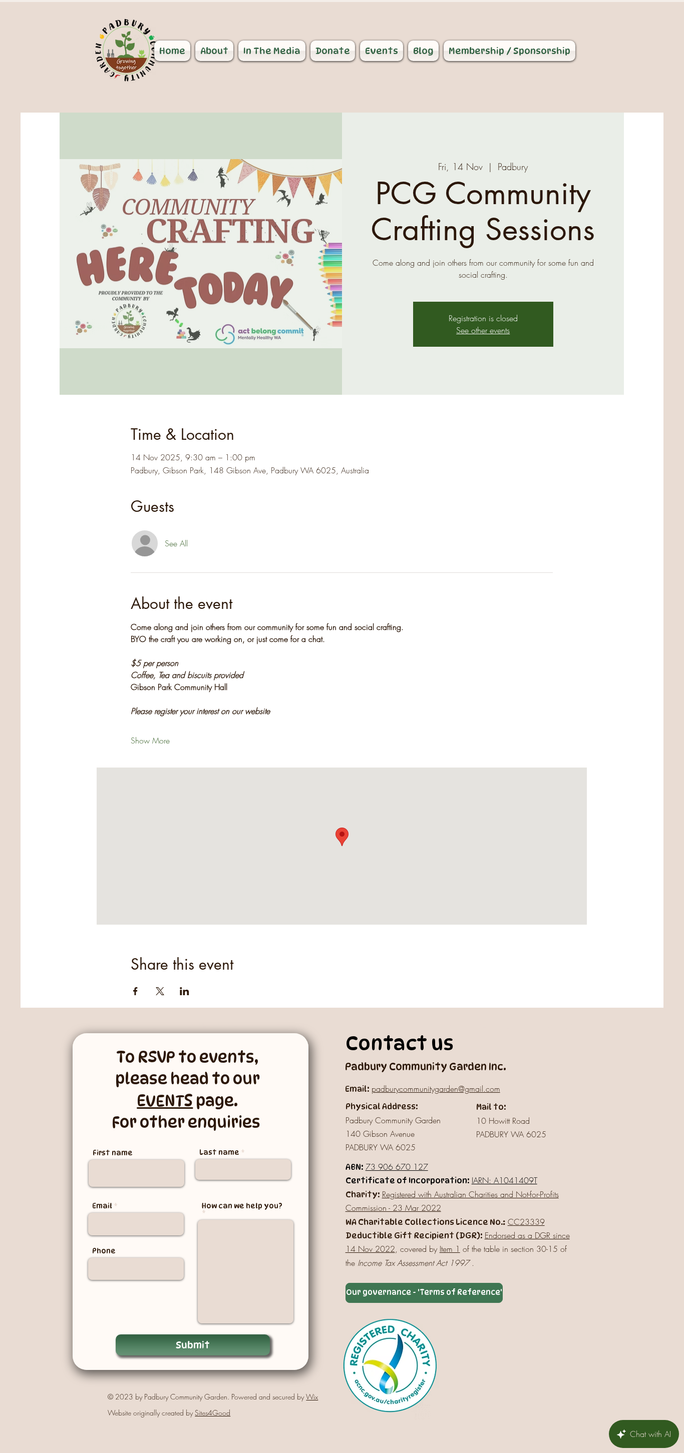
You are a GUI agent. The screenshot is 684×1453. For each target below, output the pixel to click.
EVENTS (165, 1100)
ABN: (354, 1167)
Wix (312, 1396)
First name (113, 1152)
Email (102, 1205)
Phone (104, 1250)
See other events (483, 330)
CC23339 (526, 1221)
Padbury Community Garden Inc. (425, 1067)
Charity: (363, 1194)
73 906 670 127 (397, 1166)
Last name (219, 1152)
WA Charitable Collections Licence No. (424, 1222)
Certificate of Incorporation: (407, 1180)
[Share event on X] (160, 991)
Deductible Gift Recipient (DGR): (414, 1235)
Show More (150, 740)
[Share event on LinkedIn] (184, 991)
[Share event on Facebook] (135, 991)
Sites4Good (212, 1412)
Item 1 (450, 1248)
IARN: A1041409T (504, 1180)
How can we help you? (242, 1206)
